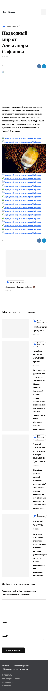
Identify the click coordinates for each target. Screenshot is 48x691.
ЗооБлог (9, 12)
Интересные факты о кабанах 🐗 (20, 287)
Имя (4, 623)
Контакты (6, 666)
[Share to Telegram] (44, 66)
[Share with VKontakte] (39, 66)
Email (5, 636)
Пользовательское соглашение (16, 669)
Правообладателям (21, 666)
